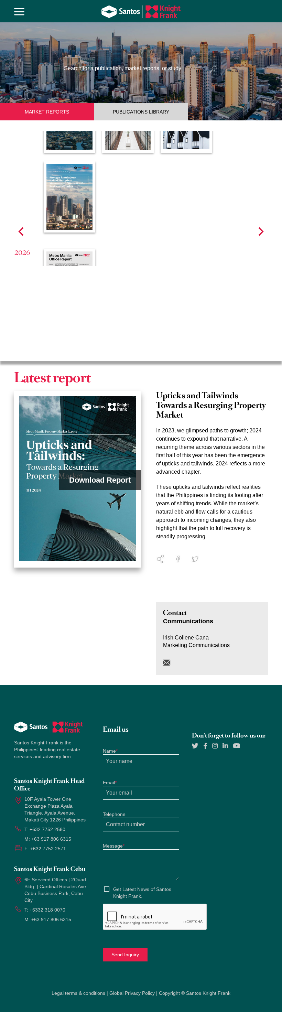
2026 (22, 252)
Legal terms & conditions (78, 993)
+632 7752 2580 (47, 829)
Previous (21, 231)
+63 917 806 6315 (51, 839)
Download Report (100, 480)
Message (113, 846)
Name (110, 751)
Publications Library (141, 112)
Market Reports (47, 112)
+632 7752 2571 (48, 848)
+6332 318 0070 (47, 910)
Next (261, 231)
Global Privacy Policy (132, 993)
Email (110, 782)
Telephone (114, 814)
